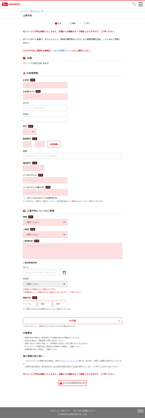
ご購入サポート (35, 11)
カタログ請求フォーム (62, 50)
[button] (134, 4)
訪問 (58, 304)
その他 (72, 320)
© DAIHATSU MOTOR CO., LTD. (72, 414)
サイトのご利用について (84, 411)
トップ (23, 11)
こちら (106, 39)
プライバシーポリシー (68, 361)
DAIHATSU (23, 4)
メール (28, 304)
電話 (42, 304)
